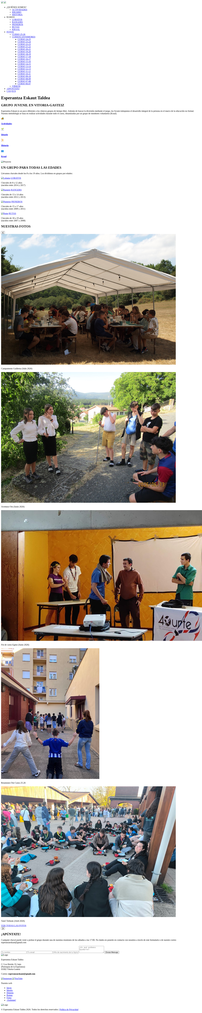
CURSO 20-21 (24, 49)
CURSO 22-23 (24, 44)
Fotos (9, 998)
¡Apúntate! (11, 1000)
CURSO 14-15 (24, 64)
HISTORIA (17, 14)
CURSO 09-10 (24, 76)
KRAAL (16, 29)
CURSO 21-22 (24, 47)
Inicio (9, 988)
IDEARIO (16, 12)
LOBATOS (17, 19)
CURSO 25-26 (18, 34)
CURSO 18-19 (24, 54)
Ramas (10, 995)
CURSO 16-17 (24, 59)
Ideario (10, 990)
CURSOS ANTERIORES (23, 37)
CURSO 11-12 (24, 71)
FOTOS (10, 32)
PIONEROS (17, 24)
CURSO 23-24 (24, 42)
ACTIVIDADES (19, 10)
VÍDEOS (16, 86)
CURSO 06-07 (24, 84)
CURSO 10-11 (24, 74)
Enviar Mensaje (112, 952)
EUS (14, 91)
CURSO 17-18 (24, 56)
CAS (9, 91)
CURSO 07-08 (24, 81)
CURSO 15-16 (24, 61)
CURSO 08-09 (24, 79)
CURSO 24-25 (24, 39)
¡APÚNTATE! (13, 88)
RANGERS (17, 22)
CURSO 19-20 (24, 51)
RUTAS (15, 27)
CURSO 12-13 (24, 69)
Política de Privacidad (69, 1009)
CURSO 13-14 (24, 66)
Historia (10, 993)
